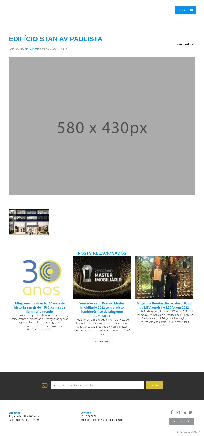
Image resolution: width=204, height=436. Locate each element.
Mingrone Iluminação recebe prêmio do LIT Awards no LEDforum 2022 (164, 305)
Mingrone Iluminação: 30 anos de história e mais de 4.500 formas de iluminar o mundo (39, 307)
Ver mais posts (102, 341)
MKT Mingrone (33, 49)
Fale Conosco (181, 421)
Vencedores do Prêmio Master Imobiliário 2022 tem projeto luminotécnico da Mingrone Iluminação (101, 309)
